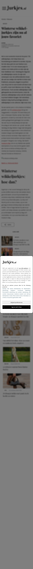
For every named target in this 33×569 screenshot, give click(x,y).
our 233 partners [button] (23, 268)
